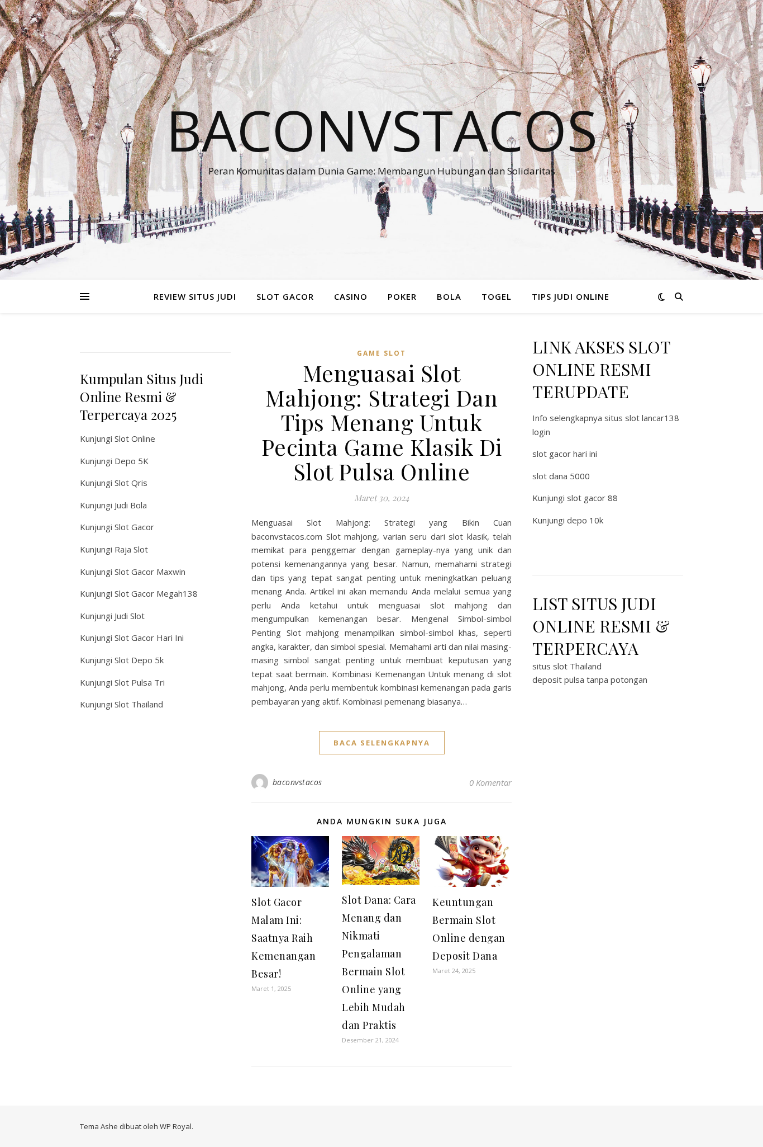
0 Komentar (490, 782)
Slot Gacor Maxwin (150, 571)
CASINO (351, 296)
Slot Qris (131, 482)
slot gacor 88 (592, 497)
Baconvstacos (382, 130)
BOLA (449, 296)
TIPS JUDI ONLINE (570, 296)
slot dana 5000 (561, 476)
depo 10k (585, 520)
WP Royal (176, 1126)
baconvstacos (297, 782)
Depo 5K (132, 460)
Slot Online (135, 438)
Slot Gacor (134, 526)
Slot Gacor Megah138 (156, 593)
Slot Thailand (139, 704)
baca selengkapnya (381, 743)
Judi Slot (130, 615)
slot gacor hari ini (564, 453)
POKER (402, 296)
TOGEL (496, 296)
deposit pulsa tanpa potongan (589, 679)
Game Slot (381, 353)
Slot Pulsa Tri (140, 682)
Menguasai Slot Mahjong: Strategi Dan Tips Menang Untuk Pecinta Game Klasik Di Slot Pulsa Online (381, 422)
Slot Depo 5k (139, 659)
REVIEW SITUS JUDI (195, 296)
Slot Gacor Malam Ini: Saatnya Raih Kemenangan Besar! (283, 937)
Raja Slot (131, 549)
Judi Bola (131, 505)
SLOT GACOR (285, 296)
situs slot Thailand (567, 666)
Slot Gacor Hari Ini (149, 637)
